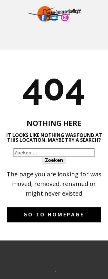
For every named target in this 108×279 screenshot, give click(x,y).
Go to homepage (53, 214)
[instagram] (65, 17)
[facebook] (43, 17)
